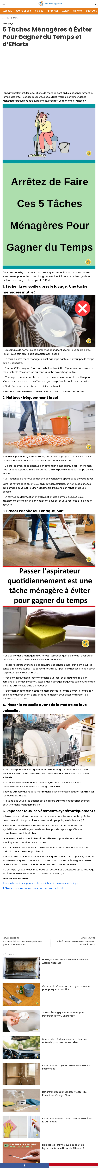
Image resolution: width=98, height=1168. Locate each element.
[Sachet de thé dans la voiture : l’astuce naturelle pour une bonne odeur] (21, 1047)
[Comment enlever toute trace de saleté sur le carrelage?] (21, 1127)
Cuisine (39, 11)
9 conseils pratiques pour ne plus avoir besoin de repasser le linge (40, 883)
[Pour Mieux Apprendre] (50, 4)
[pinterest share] (73, 1164)
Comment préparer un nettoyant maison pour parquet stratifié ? (66, 988)
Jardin (65, 11)
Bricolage (91, 11)
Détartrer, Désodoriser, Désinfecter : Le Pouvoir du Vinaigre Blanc (64, 1093)
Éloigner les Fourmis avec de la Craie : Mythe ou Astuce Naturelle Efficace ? (63, 1146)
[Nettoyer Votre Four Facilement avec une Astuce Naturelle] (21, 968)
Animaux (77, 11)
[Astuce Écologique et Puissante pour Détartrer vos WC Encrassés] (21, 1021)
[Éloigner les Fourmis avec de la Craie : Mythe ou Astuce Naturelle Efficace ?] (21, 1153)
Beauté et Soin (24, 11)
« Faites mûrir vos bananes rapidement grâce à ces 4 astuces (22, 943)
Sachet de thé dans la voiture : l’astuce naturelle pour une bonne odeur (64, 1040)
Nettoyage (52, 11)
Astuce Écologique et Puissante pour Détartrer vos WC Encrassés (63, 1014)
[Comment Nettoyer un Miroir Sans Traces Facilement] (21, 1074)
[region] (49, 68)
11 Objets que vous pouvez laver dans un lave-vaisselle (33, 888)
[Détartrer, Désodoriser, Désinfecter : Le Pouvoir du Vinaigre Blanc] (21, 1100)
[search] (96, 5)
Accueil (7, 11)
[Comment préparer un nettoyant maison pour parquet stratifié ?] (21, 994)
